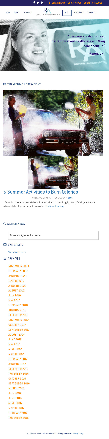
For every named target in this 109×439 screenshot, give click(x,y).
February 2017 (18, 359)
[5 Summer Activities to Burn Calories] (53, 154)
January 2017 (17, 364)
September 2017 (19, 329)
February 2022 (18, 271)
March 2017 (16, 354)
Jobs (8, 12)
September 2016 (19, 383)
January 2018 (17, 310)
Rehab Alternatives (43, 198)
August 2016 (16, 388)
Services (27, 12)
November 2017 (18, 320)
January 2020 (17, 286)
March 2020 (16, 281)
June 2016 (15, 398)
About (16, 12)
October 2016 (17, 378)
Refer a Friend (56, 2)
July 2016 (14, 393)
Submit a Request (93, 2)
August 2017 (16, 334)
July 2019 (14, 295)
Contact (91, 12)
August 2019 (16, 290)
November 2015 (18, 418)
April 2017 (15, 349)
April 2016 (15, 403)
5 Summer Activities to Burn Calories (40, 192)
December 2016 (18, 369)
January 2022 (17, 276)
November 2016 (18, 373)
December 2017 (18, 315)
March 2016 (16, 408)
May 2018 (14, 300)
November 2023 (18, 266)
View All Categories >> (17, 252)
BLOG (67, 12)
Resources (78, 12)
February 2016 (18, 413)
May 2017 (14, 344)
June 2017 (15, 339)
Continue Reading (54, 206)
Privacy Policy (78, 433)
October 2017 (17, 325)
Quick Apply (74, 2)
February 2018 (18, 305)
